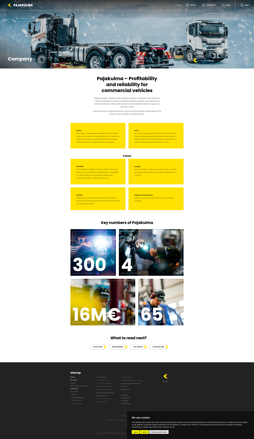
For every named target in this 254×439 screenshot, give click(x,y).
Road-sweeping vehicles (105, 393)
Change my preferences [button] (159, 432)
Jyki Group (138, 347)
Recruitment (117, 347)
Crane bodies (127, 377)
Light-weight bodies (104, 398)
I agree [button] (135, 432)
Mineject (74, 394)
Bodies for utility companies (132, 380)
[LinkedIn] (166, 382)
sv (179, 5)
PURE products (76, 400)
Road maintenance (77, 398)
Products (74, 389)
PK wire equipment (103, 380)
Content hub (158, 347)
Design (73, 383)
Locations (97, 347)
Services (73, 380)
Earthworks (74, 391)
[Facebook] (164, 382)
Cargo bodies (102, 402)
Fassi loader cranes (104, 389)
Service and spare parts (79, 386)
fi (176, 5)
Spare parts (125, 389)
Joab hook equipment (105, 383)
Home (72, 377)
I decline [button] (144, 432)
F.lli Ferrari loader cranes (105, 386)
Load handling (101, 377)
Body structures (101, 396)
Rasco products (77, 404)
